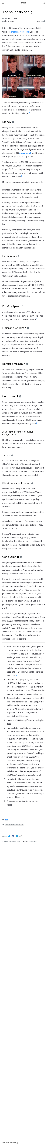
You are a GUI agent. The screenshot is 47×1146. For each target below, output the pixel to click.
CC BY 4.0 (24, 841)
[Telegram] (17, 836)
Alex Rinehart (9, 21)
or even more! (25, 153)
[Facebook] (13, 836)
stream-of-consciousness (14, 825)
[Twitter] (9, 836)
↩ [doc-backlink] (16, 675)
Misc (6, 819)
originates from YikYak (20, 31)
